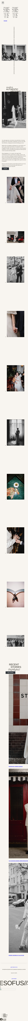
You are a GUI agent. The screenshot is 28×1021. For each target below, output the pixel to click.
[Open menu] (3, 3)
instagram (14, 978)
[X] (3, 1020)
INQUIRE (5, 20)
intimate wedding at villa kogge (16, 955)
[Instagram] (5, 1020)
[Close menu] (0, 987)
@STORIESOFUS (14, 967)
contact (5, 1016)
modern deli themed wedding (16, 766)
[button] (15, 203)
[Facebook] (1, 1020)
